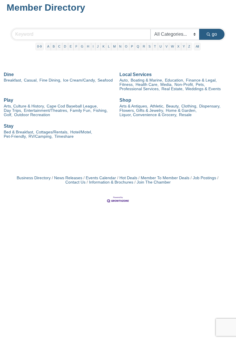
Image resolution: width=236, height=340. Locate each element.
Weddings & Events (203, 89)
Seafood (105, 80)
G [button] (82, 46)
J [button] (98, 46)
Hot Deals (128, 178)
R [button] (144, 46)
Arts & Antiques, (133, 106)
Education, (174, 80)
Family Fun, (81, 110)
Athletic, (157, 106)
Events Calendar (101, 178)
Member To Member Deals (165, 178)
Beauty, (173, 106)
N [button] (120, 46)
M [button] (114, 46)
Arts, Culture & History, (24, 106)
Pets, (200, 84)
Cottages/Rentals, (52, 132)
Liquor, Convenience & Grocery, (148, 115)
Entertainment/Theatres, (46, 110)
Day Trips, (13, 110)
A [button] (48, 46)
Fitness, (126, 84)
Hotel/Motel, (81, 132)
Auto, (124, 80)
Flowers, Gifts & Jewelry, (141, 110)
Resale (185, 115)
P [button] (132, 46)
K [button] (103, 46)
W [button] (172, 46)
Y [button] (184, 46)
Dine (9, 74)
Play (8, 100)
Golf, (8, 115)
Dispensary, (209, 106)
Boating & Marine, (147, 80)
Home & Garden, (181, 110)
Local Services (135, 74)
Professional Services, (139, 89)
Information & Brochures (111, 182)
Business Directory (34, 178)
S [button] (150, 46)
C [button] (59, 46)
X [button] (178, 46)
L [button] (109, 46)
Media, (166, 84)
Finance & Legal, (201, 80)
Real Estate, (172, 89)
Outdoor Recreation (32, 115)
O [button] (126, 46)
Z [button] (189, 46)
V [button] (166, 46)
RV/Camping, (40, 136)
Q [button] (138, 46)
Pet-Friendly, (15, 136)
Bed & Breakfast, (19, 132)
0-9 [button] (39, 46)
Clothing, (189, 106)
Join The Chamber (154, 182)
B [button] (54, 46)
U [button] (160, 46)
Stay (9, 126)
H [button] (88, 46)
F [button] (76, 46)
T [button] (155, 46)
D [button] (65, 46)
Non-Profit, (184, 84)
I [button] (93, 46)
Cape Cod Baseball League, (72, 106)
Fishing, (100, 110)
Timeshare (64, 136)
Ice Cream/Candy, (79, 80)
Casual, (31, 80)
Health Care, (147, 84)
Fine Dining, (50, 80)
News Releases (68, 178)
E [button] (71, 46)
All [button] (197, 46)
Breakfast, (13, 80)
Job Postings (204, 178)
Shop (125, 100)
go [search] (214, 34)
